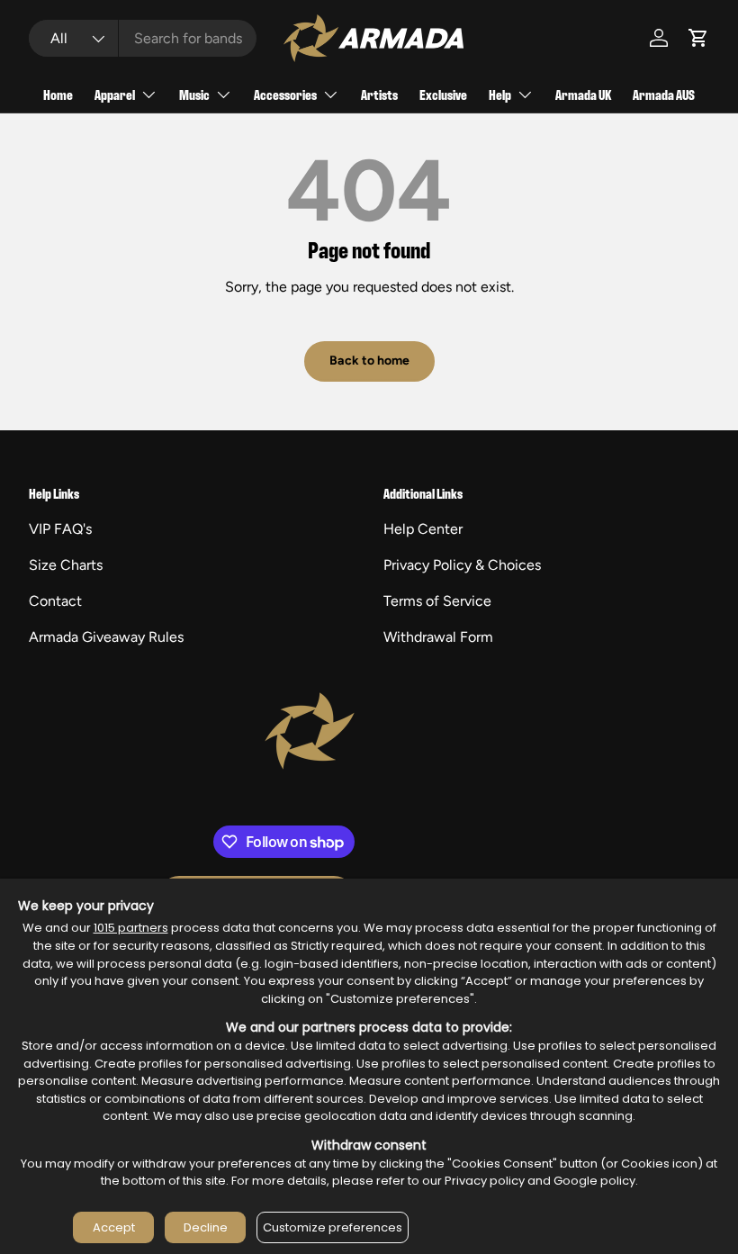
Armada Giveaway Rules (106, 636)
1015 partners (131, 927)
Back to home (369, 360)
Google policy (594, 1180)
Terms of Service (437, 600)
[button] (698, 38)
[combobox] (142, 38)
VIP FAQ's (60, 528)
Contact (55, 600)
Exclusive (443, 94)
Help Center (423, 528)
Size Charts (66, 564)
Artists (379, 94)
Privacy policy (485, 1180)
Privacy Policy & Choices (462, 564)
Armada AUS (664, 94)
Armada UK (583, 94)
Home (58, 94)
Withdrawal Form (438, 636)
